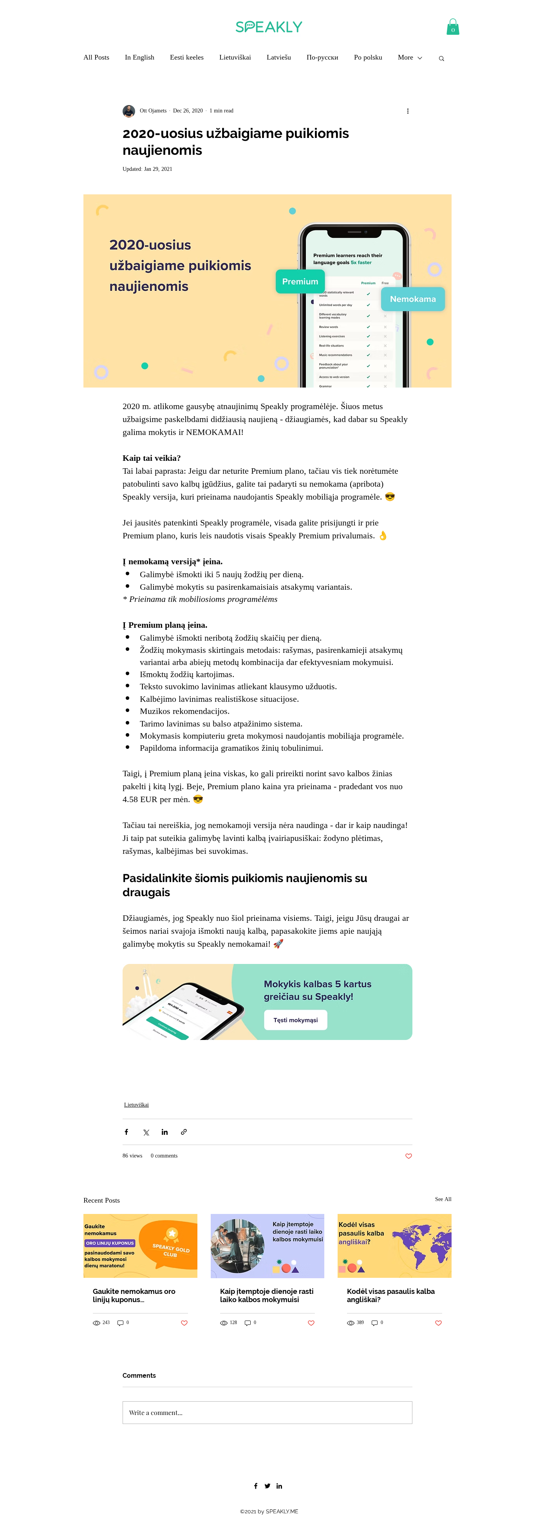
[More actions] (407, 111)
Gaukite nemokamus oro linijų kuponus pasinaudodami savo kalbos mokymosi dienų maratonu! (139, 1295)
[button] (453, 26)
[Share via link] (184, 1132)
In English (139, 58)
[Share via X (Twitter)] (145, 1132)
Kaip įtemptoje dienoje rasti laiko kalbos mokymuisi (267, 1295)
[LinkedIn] (279, 1486)
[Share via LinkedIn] (164, 1132)
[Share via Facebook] (126, 1132)
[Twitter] (267, 1486)
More (405, 58)
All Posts (96, 58)
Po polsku (368, 58)
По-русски (322, 58)
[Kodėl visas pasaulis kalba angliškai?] (395, 1246)
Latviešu (279, 58)
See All (443, 1200)
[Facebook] (256, 1486)
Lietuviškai (235, 58)
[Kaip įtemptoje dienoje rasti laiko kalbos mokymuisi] (268, 1246)
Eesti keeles (187, 58)
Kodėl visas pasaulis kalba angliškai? (391, 1295)
